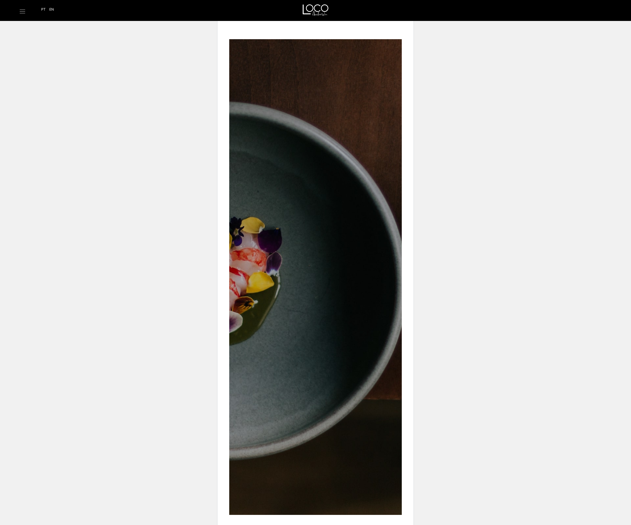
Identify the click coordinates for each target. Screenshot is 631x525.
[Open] (22, 11)
